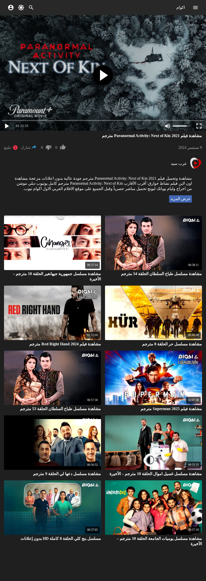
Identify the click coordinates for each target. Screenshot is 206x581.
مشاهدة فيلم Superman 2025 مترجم (171, 409)
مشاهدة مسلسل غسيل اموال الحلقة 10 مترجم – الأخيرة (156, 474)
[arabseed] (195, 168)
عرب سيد (179, 163)
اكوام (180, 7)
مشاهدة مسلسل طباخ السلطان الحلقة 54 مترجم (161, 274)
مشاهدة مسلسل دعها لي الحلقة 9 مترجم (67, 474)
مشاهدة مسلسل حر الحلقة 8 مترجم (172, 344)
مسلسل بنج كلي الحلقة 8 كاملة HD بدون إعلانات (61, 538)
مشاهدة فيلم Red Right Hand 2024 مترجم (65, 344)
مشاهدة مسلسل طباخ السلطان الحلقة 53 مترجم (60, 409)
